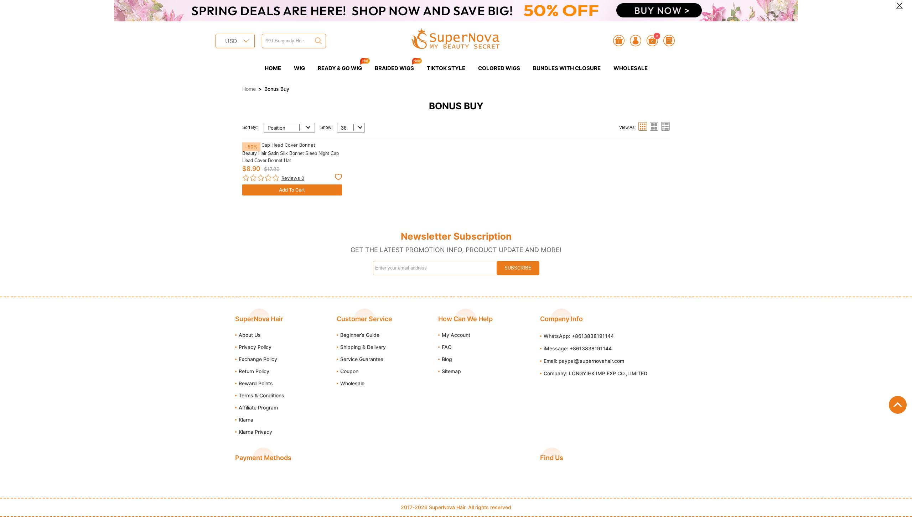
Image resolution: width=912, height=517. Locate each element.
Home (273, 68)
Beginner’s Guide (359, 335)
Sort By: (249, 127)
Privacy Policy (255, 347)
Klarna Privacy (255, 432)
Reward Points (256, 383)
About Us (250, 335)
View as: (627, 127)
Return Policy (254, 371)
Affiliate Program (258, 407)
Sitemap (451, 371)
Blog (447, 359)
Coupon (349, 371)
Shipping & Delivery (363, 347)
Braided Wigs (394, 68)
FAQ (447, 347)
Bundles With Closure (567, 68)
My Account (456, 335)
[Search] (318, 41)
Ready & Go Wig (340, 68)
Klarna (246, 420)
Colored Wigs (499, 68)
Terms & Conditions (261, 395)
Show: (326, 127)
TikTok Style (446, 68)
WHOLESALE (630, 68)
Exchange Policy (258, 359)
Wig (299, 68)
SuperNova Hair (447, 507)
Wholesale (352, 383)
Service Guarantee (361, 359)
